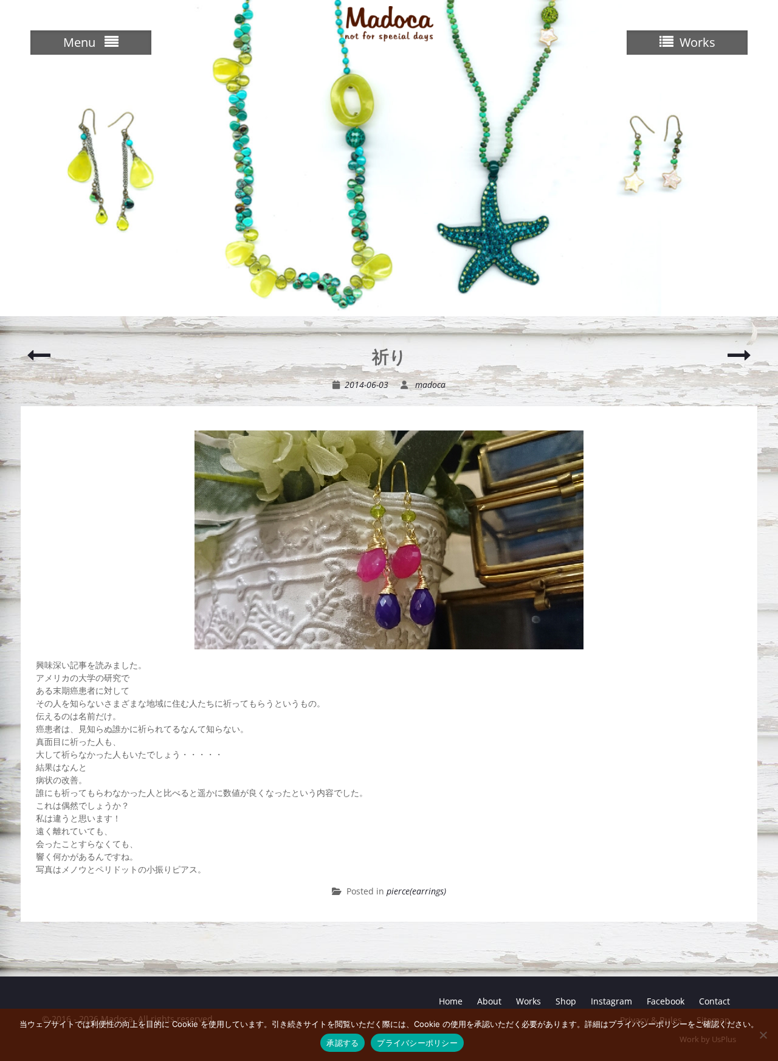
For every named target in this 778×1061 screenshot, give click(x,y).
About (489, 1001)
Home (451, 1001)
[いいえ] (763, 1035)
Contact (714, 1001)
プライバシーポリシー (417, 1043)
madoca (430, 384)
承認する (342, 1043)
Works (528, 1001)
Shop (566, 1001)
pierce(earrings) (416, 891)
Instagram (611, 1001)
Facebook (665, 1001)
